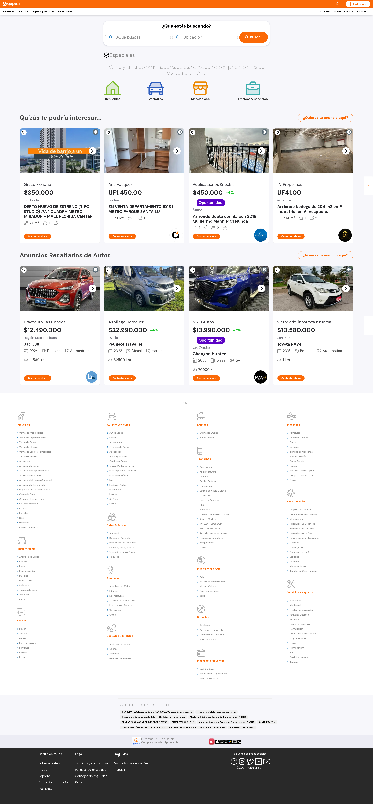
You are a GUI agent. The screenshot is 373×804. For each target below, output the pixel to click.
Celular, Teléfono (208, 481)
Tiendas (119, 770)
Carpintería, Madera (300, 509)
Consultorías (296, 628)
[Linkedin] (258, 761)
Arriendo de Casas (29, 465)
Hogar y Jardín (26, 548)
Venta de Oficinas (28, 446)
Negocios (24, 522)
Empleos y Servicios (43, 11)
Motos (112, 437)
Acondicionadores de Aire (213, 533)
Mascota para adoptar (302, 470)
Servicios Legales (299, 657)
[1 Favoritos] (192, 132)
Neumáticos (115, 489)
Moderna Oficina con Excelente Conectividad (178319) (218, 717)
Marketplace (65, 11)
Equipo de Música (118, 475)
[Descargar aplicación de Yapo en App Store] (221, 742)
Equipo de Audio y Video (213, 490)
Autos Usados (117, 432)
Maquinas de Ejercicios (212, 634)
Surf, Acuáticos (208, 639)
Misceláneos (296, 519)
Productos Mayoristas (301, 609)
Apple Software (208, 471)
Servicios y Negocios (300, 592)
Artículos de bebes (119, 644)
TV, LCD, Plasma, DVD (211, 523)
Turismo (294, 662)
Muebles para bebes (120, 658)
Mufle (112, 480)
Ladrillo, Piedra (297, 547)
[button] (92, 150)
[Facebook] (234, 761)
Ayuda (42, 770)
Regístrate (45, 789)
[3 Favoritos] (108, 270)
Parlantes (205, 509)
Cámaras (204, 476)
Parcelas (23, 513)
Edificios (23, 508)
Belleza (21, 620)
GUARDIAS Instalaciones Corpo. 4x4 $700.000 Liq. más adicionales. (157, 711)
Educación (113, 578)
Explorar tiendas (326, 11)
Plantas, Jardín (27, 570)
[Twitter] (250, 761)
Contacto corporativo (53, 782)
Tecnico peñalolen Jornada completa (216, 711)
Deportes (203, 617)
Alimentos (295, 432)
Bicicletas (205, 625)
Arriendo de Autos (119, 446)
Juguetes (114, 653)
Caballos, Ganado (299, 437)
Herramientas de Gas (301, 533)
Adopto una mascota (301, 475)
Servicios (294, 556)
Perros (293, 465)
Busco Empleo (207, 437)
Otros (22, 599)
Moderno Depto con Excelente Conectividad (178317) (226, 722)
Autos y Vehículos (118, 424)
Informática (206, 485)
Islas (21, 517)
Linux (202, 504)
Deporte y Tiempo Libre (212, 630)
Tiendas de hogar (28, 589)
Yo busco (114, 556)
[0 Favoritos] (277, 132)
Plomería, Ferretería (300, 552)
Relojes (23, 652)
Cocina (23, 561)
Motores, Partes (118, 484)
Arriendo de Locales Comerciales (36, 480)
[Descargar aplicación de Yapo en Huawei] (211, 741)
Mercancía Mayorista (211, 660)
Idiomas (113, 591)
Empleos (202, 424)
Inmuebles (8, 11)
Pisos (22, 566)
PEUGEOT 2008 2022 (183, 722)
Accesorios (115, 451)
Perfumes (24, 647)
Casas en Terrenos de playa (34, 499)
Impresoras (206, 495)
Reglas (79, 782)
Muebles (23, 575)
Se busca (24, 585)
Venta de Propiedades (31, 432)
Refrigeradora (207, 542)
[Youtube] (267, 761)
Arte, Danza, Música (119, 586)
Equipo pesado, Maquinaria (123, 470)
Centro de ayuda (363, 11)
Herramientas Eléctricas (302, 523)
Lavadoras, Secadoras (211, 538)
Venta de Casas (27, 442)
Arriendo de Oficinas (30, 475)
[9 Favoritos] (108, 132)
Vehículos (23, 11)
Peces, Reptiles (298, 461)
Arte (202, 576)
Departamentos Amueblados (34, 489)
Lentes (23, 638)
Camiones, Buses (118, 461)
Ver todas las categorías (131, 763)
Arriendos (24, 461)
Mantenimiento (298, 566)
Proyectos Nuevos (29, 527)
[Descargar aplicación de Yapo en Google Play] (234, 742)
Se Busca (114, 499)
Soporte (44, 776)
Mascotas (293, 424)
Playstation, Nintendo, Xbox (214, 514)
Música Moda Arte (209, 568)
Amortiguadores (118, 456)
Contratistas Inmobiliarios (303, 514)
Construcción (296, 501)
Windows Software (210, 528)
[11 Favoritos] (24, 132)
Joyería (23, 633)
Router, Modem (208, 519)
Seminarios (115, 609)
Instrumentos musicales (212, 581)
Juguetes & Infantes (120, 636)
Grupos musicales (209, 591)
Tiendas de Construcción (303, 570)
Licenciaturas (116, 595)
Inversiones (296, 600)
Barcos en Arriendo (119, 538)
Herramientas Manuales (302, 528)
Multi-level (295, 605)
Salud (292, 652)
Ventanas (24, 594)
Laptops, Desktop (209, 500)
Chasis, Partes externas (121, 465)
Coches (113, 648)
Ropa (22, 657)
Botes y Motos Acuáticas (123, 542)
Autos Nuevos (116, 442)
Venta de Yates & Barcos (122, 552)
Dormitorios (25, 580)
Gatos (293, 442)
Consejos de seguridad (344, 11)
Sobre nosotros (49, 763)
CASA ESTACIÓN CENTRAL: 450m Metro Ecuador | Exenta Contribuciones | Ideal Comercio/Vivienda (173, 727)
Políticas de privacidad (90, 770)
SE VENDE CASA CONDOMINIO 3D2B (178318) (144, 722)
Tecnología (204, 459)
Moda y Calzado (28, 643)
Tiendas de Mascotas (301, 451)
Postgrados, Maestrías (121, 605)
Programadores (298, 638)
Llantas (113, 494)
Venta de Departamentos (33, 437)
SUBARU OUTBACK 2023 (241, 727)
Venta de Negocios (300, 624)
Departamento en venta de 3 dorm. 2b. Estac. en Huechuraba (153, 717)
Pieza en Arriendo (28, 503)
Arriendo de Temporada (32, 484)
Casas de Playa (27, 494)
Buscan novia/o (298, 456)
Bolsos (22, 628)
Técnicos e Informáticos (122, 600)
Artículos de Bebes (29, 556)
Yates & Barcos (116, 525)
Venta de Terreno (28, 456)
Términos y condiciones (91, 763)
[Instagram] (242, 761)
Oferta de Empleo (209, 432)
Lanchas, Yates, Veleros (121, 547)
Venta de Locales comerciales (35, 451)
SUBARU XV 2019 (267, 722)
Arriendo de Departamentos (34, 470)
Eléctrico (294, 542)
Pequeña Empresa (299, 614)
